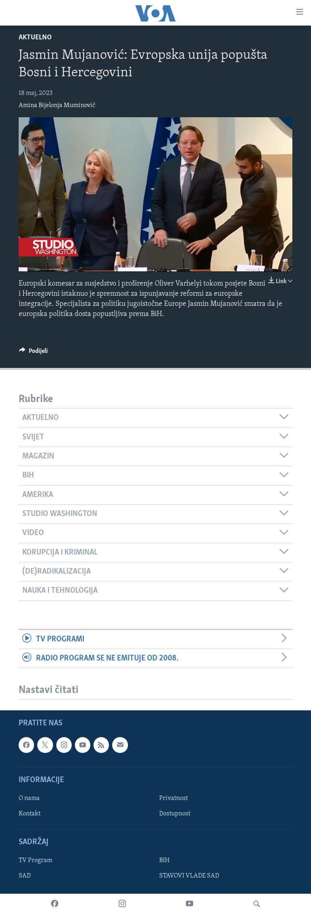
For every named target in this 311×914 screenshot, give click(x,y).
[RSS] (101, 745)
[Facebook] (54, 904)
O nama (29, 798)
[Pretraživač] (257, 904)
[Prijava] (120, 745)
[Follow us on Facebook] (26, 745)
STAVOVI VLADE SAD (189, 876)
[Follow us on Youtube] (82, 745)
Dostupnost (174, 814)
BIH (164, 861)
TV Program (35, 861)
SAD (25, 876)
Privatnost (173, 798)
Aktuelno (35, 37)
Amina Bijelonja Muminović (57, 105)
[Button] (33, 353)
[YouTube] (189, 904)
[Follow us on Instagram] (64, 745)
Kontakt (29, 814)
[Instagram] (122, 904)
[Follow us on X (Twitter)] (45, 745)
